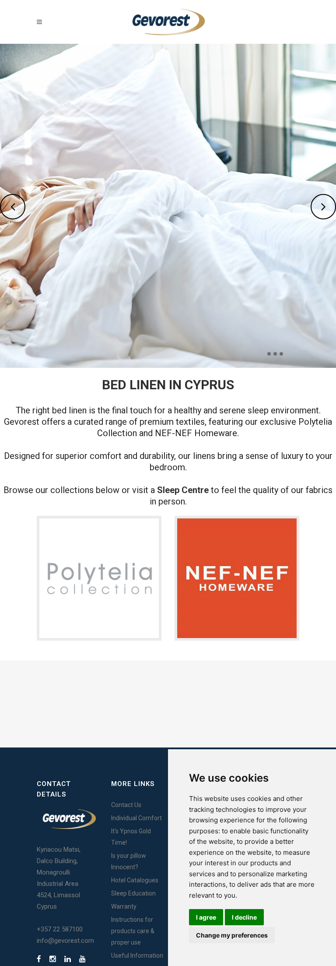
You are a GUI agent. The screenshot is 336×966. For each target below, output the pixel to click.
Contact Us (126, 804)
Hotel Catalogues (134, 880)
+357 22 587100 (60, 929)
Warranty (123, 906)
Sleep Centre (183, 490)
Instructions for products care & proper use (132, 931)
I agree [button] (206, 917)
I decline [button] (244, 917)
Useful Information (137, 955)
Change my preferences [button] (232, 935)
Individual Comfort (136, 817)
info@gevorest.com (65, 941)
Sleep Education (133, 893)
